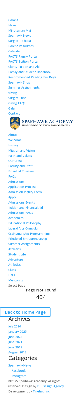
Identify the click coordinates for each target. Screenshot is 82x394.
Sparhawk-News (19, 365)
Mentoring (15, 280)
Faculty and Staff (20, 166)
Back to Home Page (25, 312)
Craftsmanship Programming (29, 233)
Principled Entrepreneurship (27, 238)
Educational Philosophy (24, 223)
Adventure (15, 259)
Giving (12, 93)
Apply (12, 197)
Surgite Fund (17, 98)
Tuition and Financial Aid (25, 208)
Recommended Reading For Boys (32, 77)
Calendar (14, 51)
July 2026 (14, 326)
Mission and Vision (21, 150)
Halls (11, 275)
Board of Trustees (21, 171)
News (12, 25)
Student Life (17, 254)
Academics (16, 218)
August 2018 (17, 352)
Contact (14, 113)
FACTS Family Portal (22, 56)
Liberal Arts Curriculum (24, 228)
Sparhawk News (19, 35)
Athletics (14, 249)
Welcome (15, 140)
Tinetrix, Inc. (41, 391)
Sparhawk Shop (19, 82)
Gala (11, 108)
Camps (13, 20)
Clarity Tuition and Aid (24, 67)
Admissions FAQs (20, 213)
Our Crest (15, 161)
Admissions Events (21, 202)
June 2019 (15, 347)
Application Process (22, 187)
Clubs (12, 270)
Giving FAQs (17, 103)
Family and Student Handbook (29, 72)
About (12, 135)
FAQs (12, 176)
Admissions (16, 182)
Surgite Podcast (19, 41)
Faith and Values (20, 156)
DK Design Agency (50, 386)
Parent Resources (21, 46)
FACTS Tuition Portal (23, 61)
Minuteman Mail (19, 30)
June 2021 (15, 342)
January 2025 (17, 331)
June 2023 (15, 337)
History (13, 145)
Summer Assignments (24, 87)
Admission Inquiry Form (25, 192)
